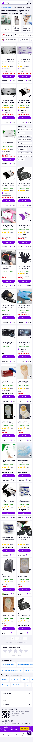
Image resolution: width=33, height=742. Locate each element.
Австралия (25, 40)
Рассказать (24, 729)
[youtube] (3, 721)
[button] (8, 76)
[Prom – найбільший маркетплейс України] (2, 2)
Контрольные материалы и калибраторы (27, 28)
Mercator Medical (18, 685)
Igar (28, 685)
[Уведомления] (30, 2)
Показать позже (16, 655)
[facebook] (6, 721)
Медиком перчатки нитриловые (12, 670)
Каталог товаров (6, 7)
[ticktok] (12, 721)
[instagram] (9, 721)
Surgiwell (4, 679)
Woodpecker (15, 679)
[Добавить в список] (13, 54)
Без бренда (5, 685)
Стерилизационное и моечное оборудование (16, 30)
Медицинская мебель (6, 28)
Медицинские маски (8, 664)
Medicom (25, 679)
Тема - (9, 709)
